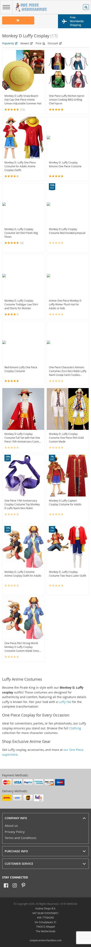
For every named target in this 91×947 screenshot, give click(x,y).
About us (11, 825)
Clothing (75, 728)
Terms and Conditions (20, 838)
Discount (53, 43)
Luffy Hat (65, 702)
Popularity (8, 43)
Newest (25, 43)
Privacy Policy (15, 832)
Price (39, 43)
